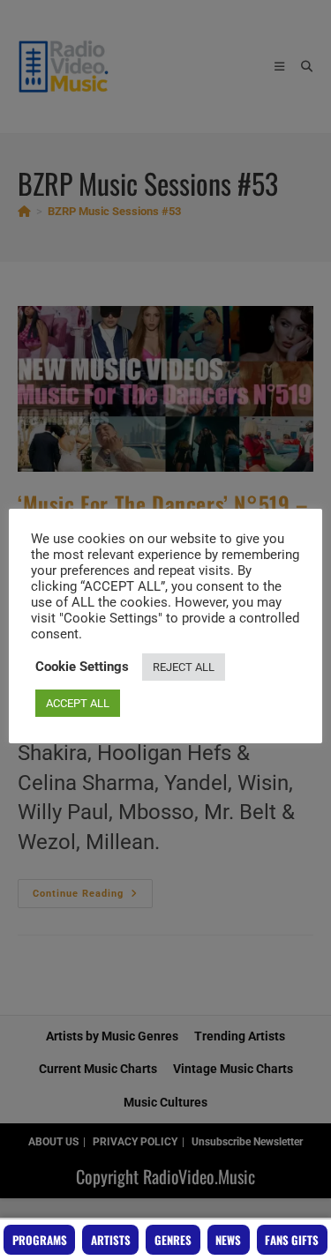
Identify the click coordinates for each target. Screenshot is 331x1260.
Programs (39, 1240)
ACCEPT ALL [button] (77, 703)
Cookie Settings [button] (82, 667)
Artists (111, 1240)
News (228, 1240)
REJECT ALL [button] (183, 667)
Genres (173, 1240)
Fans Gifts (292, 1240)
